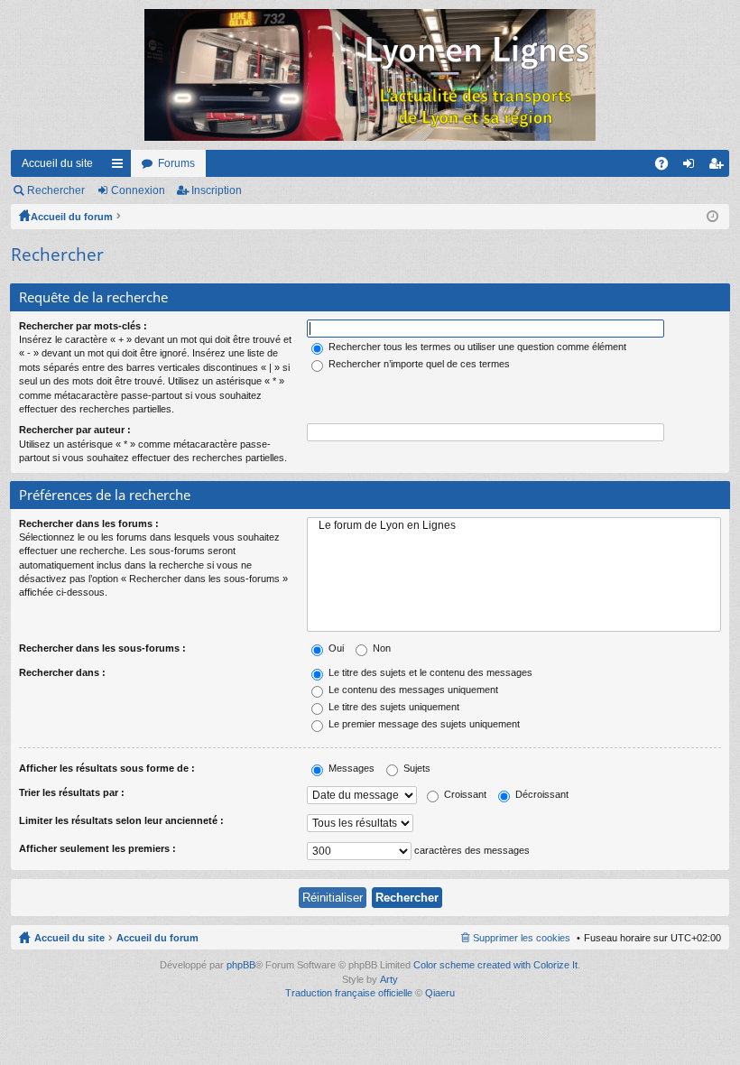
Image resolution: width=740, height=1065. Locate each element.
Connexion (138, 190)
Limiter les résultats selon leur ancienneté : (121, 820)
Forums (176, 163)
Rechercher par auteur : (75, 429)
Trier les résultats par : (72, 792)
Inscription (216, 190)
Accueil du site (57, 163)
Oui (335, 648)
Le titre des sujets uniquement (392, 706)
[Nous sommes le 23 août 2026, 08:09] (712, 216)
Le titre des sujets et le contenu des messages (429, 672)
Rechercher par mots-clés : (83, 325)
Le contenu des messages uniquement (412, 689)
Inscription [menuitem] (719, 167)
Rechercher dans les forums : (89, 523)
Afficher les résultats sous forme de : (107, 768)
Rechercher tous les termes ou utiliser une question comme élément (476, 346)
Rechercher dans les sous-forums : (102, 648)
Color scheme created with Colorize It (495, 964)
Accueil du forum (72, 216)
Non (380, 648)
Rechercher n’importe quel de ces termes (418, 363)
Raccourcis (121, 167)
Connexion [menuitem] (692, 167)
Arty (389, 979)
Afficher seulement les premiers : (97, 848)
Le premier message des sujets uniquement (423, 723)
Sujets (415, 768)
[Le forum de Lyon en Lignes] (514, 525)
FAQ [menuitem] (667, 167)
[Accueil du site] (370, 75)
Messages (350, 768)
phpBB (241, 964)
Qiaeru (440, 992)
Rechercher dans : (62, 672)
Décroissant (541, 794)
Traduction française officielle (348, 992)
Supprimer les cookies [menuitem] (521, 937)
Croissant (463, 794)
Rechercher (56, 190)
